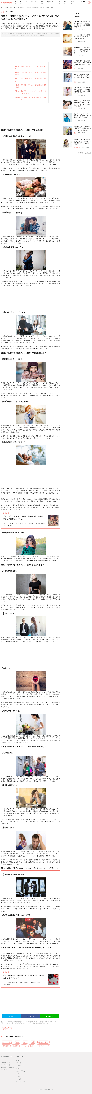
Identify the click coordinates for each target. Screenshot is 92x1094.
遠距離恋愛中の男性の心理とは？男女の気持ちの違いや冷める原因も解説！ (82, 50)
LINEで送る (50, 1016)
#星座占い (15, 1046)
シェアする (31, 1016)
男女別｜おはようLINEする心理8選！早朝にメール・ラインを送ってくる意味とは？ (82, 103)
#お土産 (33, 1042)
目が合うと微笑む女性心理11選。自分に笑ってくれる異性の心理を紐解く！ (82, 115)
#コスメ (17, 1042)
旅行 (42, 3)
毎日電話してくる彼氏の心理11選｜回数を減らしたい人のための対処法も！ (82, 128)
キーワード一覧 (5, 1065)
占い (59, 3)
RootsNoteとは (5, 1062)
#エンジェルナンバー (43, 1046)
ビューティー (23, 3)
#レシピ (24, 1046)
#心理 (4, 1029)
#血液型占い (6, 1046)
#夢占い (31, 1046)
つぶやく (12, 1016)
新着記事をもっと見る (84, 153)
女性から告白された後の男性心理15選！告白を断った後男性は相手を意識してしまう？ (82, 90)
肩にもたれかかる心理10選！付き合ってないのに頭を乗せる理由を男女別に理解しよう (82, 24)
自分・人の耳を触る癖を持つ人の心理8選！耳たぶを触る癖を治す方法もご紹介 (82, 142)
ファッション (34, 3)
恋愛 (15, 3)
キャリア (73, 3)
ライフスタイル (83, 3)
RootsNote (6, 2)
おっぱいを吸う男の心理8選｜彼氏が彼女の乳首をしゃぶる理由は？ (82, 36)
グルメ (65, 3)
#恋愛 (10, 1029)
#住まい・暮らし (43, 1042)
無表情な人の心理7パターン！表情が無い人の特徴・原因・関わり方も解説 (82, 76)
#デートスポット (7, 1042)
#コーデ (25, 1042)
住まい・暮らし (51, 3)
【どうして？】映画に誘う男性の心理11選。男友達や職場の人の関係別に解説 (82, 63)
